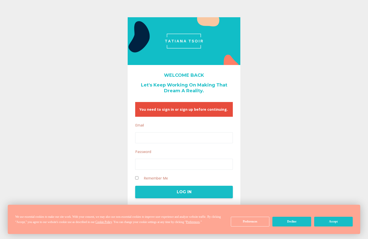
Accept (333, 221)
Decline (291, 221)
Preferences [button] (193, 222)
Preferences (250, 221)
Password (143, 151)
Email (139, 125)
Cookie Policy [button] (103, 222)
